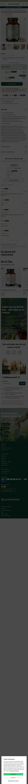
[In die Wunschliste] (19, 269)
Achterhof (3, 444)
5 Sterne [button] (8, 170)
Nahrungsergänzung (9, 10)
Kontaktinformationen (6, 510)
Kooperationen (4, 449)
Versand (12, 55)
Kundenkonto (4, 465)
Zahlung (3, 459)
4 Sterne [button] (8, 172)
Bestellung (3, 456)
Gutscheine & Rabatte (6, 461)
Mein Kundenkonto (5, 471)
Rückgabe (16, 88)
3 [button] (14, 240)
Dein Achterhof (4, 469)
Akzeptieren (13, 774)
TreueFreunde (4, 473)
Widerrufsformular (8, 490)
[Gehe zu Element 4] (23, 47)
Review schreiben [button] (14, 180)
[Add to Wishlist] (25, 84)
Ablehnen (13, 777)
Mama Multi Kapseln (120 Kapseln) (8, 289)
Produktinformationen (6, 448)
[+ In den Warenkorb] (19, 285)
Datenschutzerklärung (14, 770)
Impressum (3, 508)
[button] (3, 15)
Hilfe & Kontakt (4, 454)
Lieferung (3, 457)
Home (2, 10)
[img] (4, 191)
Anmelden (22, 383)
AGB (12, 404)
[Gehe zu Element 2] (10, 47)
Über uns (3, 446)
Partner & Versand (5, 484)
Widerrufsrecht (4, 513)
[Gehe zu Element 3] (16, 47)
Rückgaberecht (9, 101)
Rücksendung (4, 463)
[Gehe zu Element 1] (4, 47)
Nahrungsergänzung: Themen (20, 10)
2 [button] (12, 240)
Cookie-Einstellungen (5, 515)
